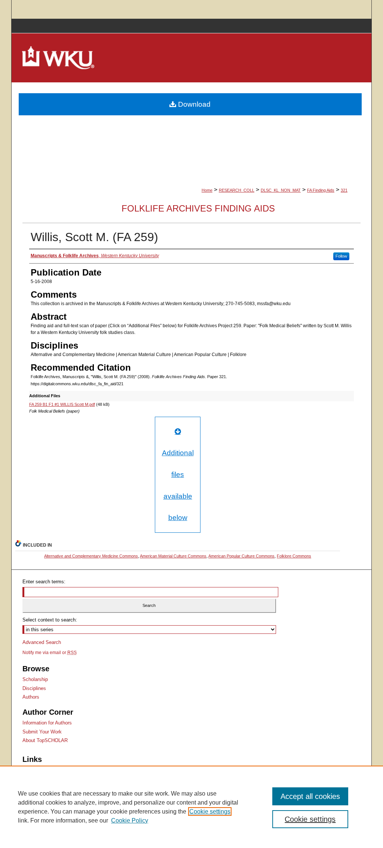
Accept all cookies (310, 796)
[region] (191, 807)
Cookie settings (209, 811)
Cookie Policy (129, 820)
